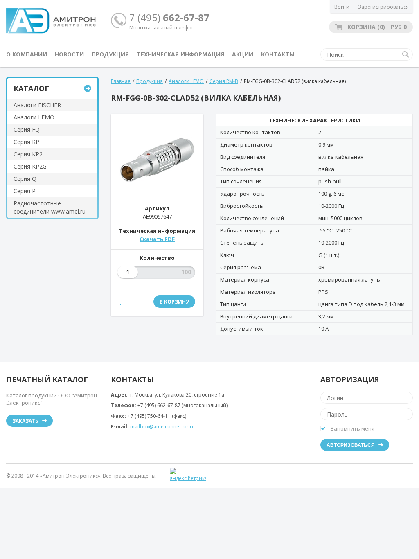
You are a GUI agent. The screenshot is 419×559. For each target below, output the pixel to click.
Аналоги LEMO (34, 117)
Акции (242, 54)
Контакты (277, 54)
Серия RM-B (224, 81)
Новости (69, 54)
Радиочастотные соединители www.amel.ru (50, 207)
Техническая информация (180, 54)
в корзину (174, 301)
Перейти (87, 88)
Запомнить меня (352, 428)
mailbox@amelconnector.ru (162, 426)
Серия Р (25, 191)
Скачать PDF (157, 239)
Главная (121, 81)
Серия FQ (27, 129)
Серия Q (25, 179)
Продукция (110, 54)
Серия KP (26, 142)
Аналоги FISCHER (37, 105)
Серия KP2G (30, 166)
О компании (26, 54)
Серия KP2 (28, 154)
